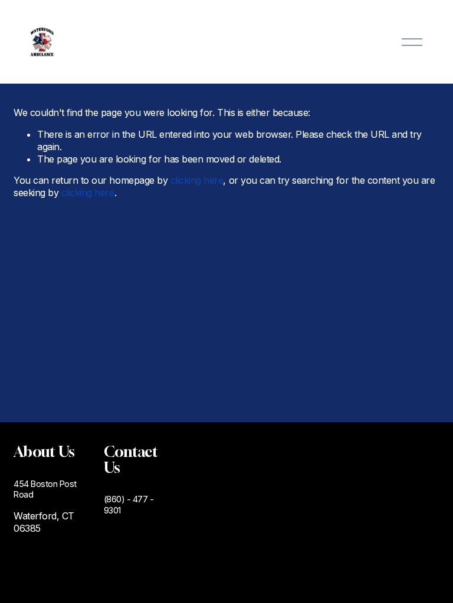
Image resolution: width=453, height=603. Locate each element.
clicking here (197, 180)
